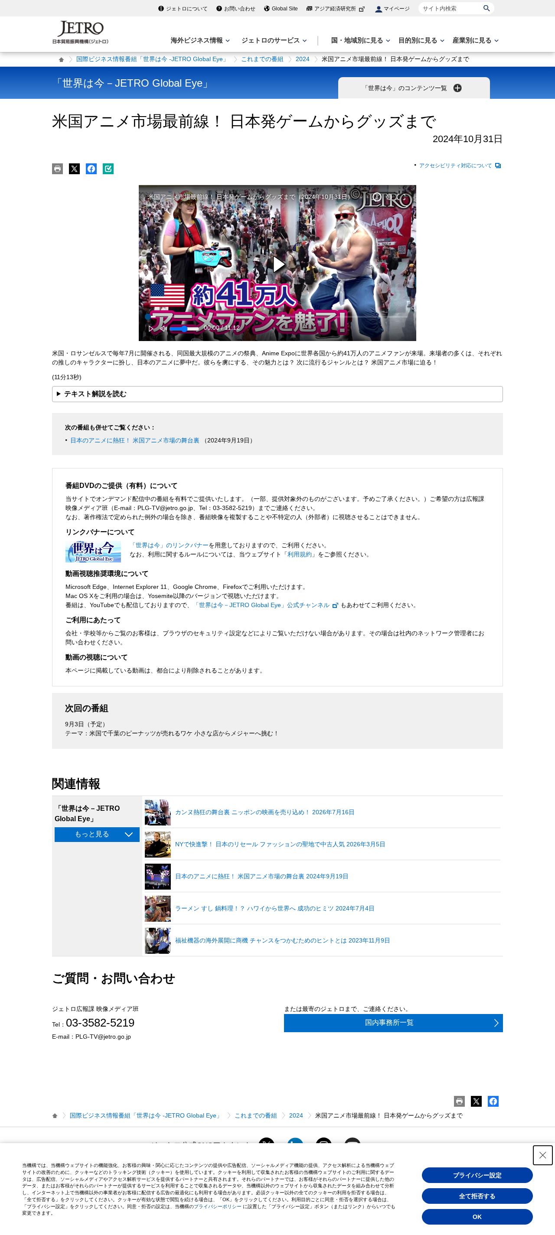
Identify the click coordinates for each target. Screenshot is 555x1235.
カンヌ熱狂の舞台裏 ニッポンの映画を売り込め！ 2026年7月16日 (265, 812)
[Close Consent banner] (542, 1155)
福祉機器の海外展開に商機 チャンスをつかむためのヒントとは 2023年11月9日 (282, 940)
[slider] (277, 317)
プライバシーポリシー (218, 1206)
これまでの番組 (262, 58)
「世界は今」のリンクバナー (169, 545)
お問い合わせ (239, 9)
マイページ (397, 9)
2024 (303, 58)
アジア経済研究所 (335, 9)
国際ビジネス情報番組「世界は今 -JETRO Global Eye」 (152, 58)
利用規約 (299, 554)
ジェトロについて (187, 9)
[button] (279, 264)
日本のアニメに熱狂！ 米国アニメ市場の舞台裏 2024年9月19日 (262, 876)
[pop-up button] (389, 197)
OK (477, 1216)
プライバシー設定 (477, 1175)
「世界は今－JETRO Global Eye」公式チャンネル (261, 604)
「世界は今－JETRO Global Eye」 (132, 83)
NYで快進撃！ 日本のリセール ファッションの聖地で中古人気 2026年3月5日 (280, 844)
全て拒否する (477, 1196)
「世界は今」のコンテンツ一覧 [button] (405, 87)
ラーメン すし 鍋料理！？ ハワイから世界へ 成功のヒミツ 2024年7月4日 (275, 908)
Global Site (285, 9)
